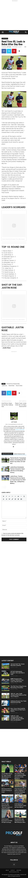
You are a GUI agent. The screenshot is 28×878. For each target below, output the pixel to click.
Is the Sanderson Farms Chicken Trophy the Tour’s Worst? (20, 805)
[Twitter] (9, 51)
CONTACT (12, 870)
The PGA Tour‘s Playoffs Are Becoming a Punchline (18, 687)
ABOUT (7, 870)
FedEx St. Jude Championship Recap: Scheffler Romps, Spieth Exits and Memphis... (17, 718)
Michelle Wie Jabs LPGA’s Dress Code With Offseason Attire (20, 820)
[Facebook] (4, 51)
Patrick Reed (11, 385)
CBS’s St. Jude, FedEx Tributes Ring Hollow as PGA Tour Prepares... (18, 695)
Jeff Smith (8, 46)
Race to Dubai (19, 385)
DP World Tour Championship (13, 383)
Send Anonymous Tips (14, 872)
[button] (2, 32)
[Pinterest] (14, 51)
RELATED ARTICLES (7, 454)
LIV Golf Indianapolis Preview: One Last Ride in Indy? (18, 673)
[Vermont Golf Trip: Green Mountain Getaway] (5, 666)
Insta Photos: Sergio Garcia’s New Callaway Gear (7, 405)
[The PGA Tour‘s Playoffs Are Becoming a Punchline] (5, 688)
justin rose (4, 385)
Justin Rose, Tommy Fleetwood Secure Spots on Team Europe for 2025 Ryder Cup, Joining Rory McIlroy (18, 479)
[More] (19, 51)
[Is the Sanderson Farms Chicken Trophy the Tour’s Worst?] (21, 799)
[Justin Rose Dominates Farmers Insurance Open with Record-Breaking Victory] (5, 469)
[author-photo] (14, 419)
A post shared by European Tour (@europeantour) (14, 239)
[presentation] (3, 496)
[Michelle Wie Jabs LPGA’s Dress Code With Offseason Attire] (21, 814)
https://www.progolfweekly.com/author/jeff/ (14, 424)
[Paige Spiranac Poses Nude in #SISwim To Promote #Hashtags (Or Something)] (21, 783)
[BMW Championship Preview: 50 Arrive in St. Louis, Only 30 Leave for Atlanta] (5, 681)
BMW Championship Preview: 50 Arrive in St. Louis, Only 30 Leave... (17, 680)
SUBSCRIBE (18, 870)
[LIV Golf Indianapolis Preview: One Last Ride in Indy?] (5, 673)
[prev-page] (3, 487)
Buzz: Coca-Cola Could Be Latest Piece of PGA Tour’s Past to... (18, 710)
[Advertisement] (14, 15)
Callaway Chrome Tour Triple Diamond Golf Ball (18, 701)
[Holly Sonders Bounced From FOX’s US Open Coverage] (7, 814)
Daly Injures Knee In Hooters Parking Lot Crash (7, 790)
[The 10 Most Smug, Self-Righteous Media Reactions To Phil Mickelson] (21, 768)
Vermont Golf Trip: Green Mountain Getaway (17, 664)
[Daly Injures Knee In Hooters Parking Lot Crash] (7, 783)
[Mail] (14, 447)
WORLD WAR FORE (20, 429)
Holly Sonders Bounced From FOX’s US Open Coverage (7, 820)
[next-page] (5, 487)
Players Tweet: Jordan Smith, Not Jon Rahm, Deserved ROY (20, 405)
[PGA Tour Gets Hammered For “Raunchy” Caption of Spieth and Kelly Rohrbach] (7, 799)
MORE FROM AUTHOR (19, 454)
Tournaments (5, 38)
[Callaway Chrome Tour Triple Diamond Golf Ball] (5, 703)
